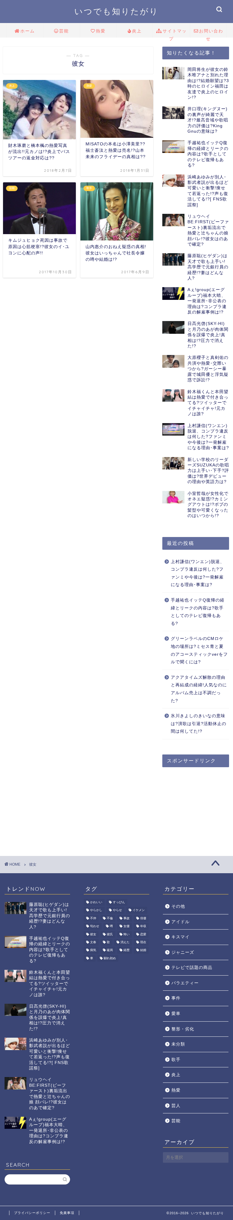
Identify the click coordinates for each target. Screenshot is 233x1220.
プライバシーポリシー (32, 1213)
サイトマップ (175, 33)
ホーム (27, 31)
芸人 (176, 1105)
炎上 (137, 31)
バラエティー (185, 983)
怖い (126, 934)
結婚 (143, 950)
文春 (93, 942)
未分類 (178, 1044)
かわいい (96, 902)
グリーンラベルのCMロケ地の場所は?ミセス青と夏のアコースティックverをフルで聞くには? (199, 650)
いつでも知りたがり (116, 11)
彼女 (93, 934)
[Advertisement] (197, 802)
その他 (178, 906)
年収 (143, 926)
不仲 (93, 918)
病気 (93, 950)
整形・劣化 (182, 1029)
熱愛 (101, 31)
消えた (125, 942)
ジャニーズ (182, 952)
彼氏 (110, 934)
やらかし (96, 910)
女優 (126, 926)
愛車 (176, 1013)
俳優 (143, 918)
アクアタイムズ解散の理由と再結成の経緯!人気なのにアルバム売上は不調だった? (199, 689)
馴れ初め (110, 958)
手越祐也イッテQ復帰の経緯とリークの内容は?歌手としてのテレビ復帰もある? (198, 612)
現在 (143, 942)
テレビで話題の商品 (191, 967)
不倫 (110, 918)
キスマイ (180, 937)
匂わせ (94, 926)
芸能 (64, 31)
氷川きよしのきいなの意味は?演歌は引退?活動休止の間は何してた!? (198, 724)
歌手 (176, 1059)
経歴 (126, 950)
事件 (176, 998)
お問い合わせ (211, 33)
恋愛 (143, 934)
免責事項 (67, 1213)
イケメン (139, 910)
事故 (126, 918)
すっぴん (119, 902)
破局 (110, 950)
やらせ (117, 910)
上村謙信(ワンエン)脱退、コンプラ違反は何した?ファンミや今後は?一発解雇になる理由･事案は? (198, 573)
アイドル (180, 922)
